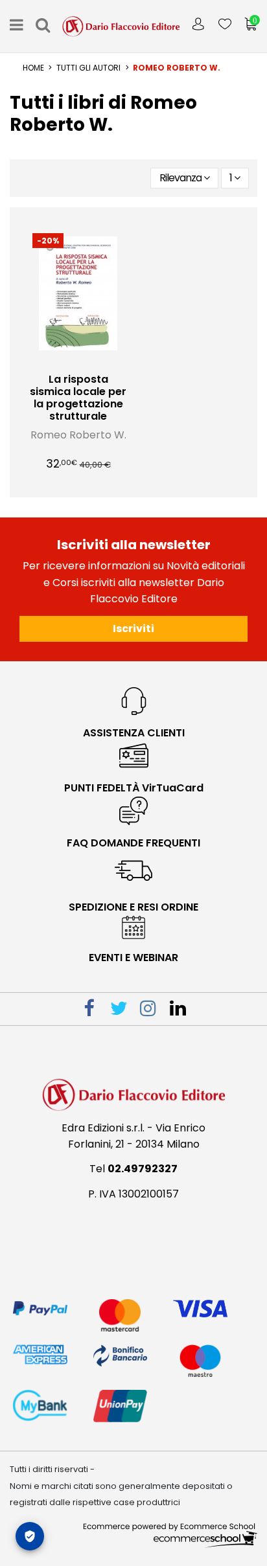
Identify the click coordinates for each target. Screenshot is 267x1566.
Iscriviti (133, 628)
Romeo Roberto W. (78, 434)
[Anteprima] (88, 361)
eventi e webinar (133, 957)
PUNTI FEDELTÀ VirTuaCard (133, 787)
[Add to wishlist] (68, 361)
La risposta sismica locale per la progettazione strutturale (78, 398)
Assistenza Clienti (134, 732)
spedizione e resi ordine (133, 907)
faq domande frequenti (133, 842)
